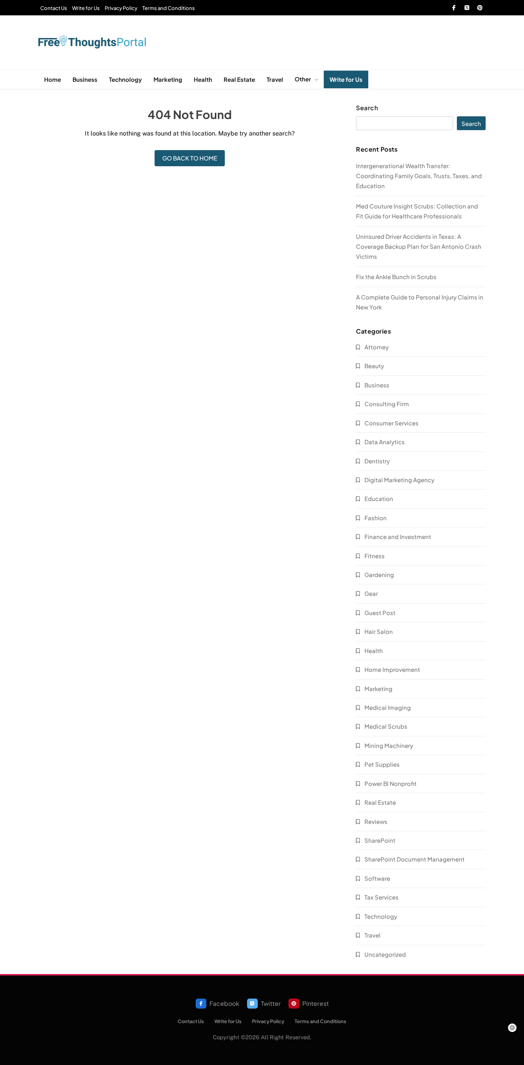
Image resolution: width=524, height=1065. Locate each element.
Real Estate (239, 79)
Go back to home (189, 158)
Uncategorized (385, 954)
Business (85, 79)
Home (52, 79)
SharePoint (379, 840)
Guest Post (379, 612)
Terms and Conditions (168, 8)
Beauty (374, 365)
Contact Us (53, 8)
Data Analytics (384, 441)
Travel (275, 79)
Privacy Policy (121, 8)
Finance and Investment (397, 536)
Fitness (374, 555)
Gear (371, 593)
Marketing (167, 79)
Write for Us (86, 8)
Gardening (379, 574)
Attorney (376, 347)
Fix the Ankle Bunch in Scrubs (396, 276)
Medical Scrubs (385, 726)
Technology (125, 79)
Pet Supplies (382, 764)
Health (203, 79)
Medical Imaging (387, 707)
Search (367, 108)
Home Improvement (392, 669)
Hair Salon (378, 631)
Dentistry (377, 461)
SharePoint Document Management (414, 859)
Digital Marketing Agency (399, 479)
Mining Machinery (388, 745)
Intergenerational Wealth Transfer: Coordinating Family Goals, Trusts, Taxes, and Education (419, 175)
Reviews (375, 821)
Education (378, 498)
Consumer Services (391, 423)
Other (303, 79)
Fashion (375, 517)
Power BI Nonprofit (390, 783)
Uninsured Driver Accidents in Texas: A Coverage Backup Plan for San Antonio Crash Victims (418, 246)
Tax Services (381, 897)
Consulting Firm (386, 403)
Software (377, 878)
